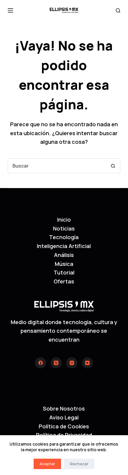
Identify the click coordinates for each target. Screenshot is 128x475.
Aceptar (47, 463)
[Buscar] (118, 10)
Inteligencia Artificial (64, 246)
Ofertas (64, 281)
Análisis (64, 254)
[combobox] (57, 165)
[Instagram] (71, 363)
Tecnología (64, 237)
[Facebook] (40, 363)
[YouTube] (87, 363)
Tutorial (64, 272)
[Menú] (10, 10)
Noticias (64, 228)
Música (64, 263)
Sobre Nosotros (64, 408)
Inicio (64, 219)
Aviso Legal (64, 417)
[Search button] (113, 166)
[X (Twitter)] (56, 363)
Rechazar (79, 463)
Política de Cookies (64, 426)
